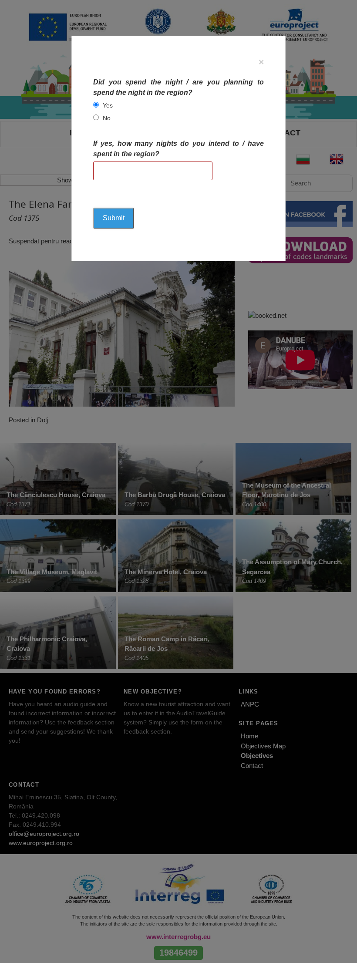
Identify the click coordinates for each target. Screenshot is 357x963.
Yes (108, 105)
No (107, 117)
